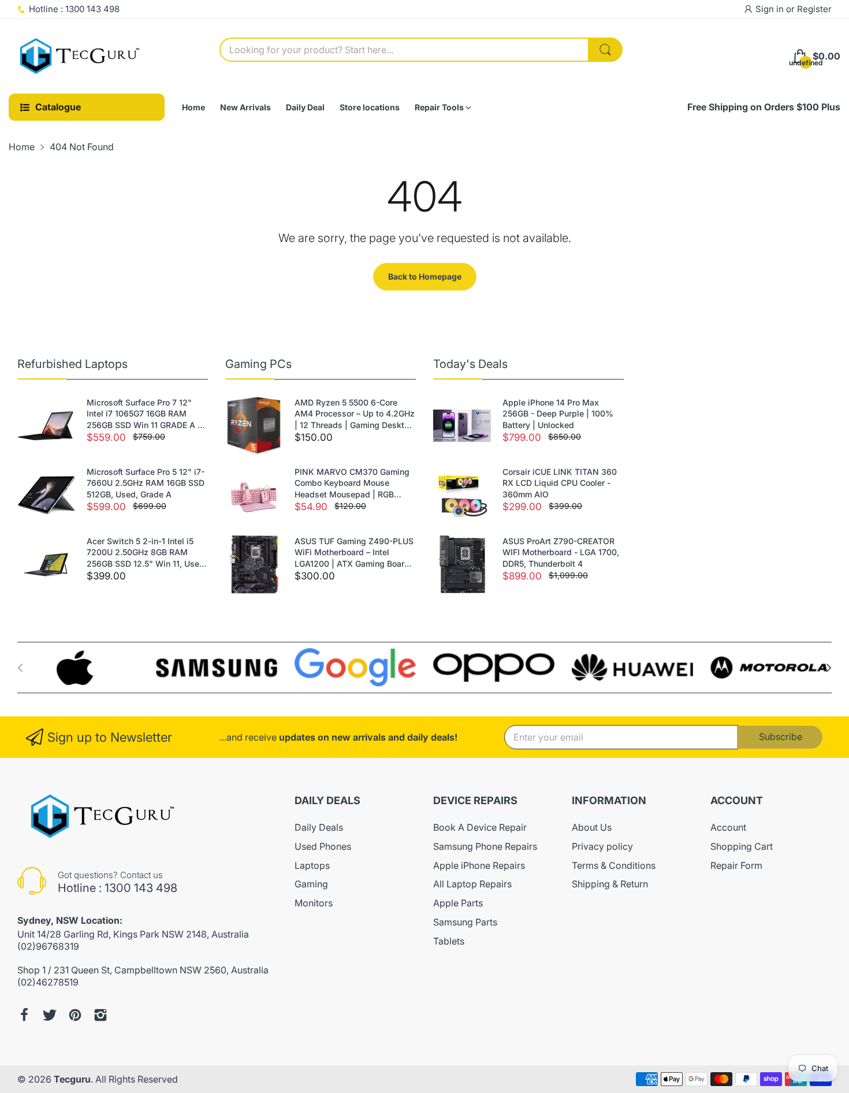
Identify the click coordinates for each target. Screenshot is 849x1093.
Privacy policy (602, 846)
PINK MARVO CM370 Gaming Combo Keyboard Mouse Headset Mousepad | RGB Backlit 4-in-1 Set (352, 483)
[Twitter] (50, 1015)
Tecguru (72, 1079)
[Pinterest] (75, 1015)
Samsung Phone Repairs (485, 846)
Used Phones (323, 846)
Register (814, 8)
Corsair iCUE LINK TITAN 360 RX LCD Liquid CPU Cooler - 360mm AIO (559, 483)
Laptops (312, 865)
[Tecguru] (81, 57)
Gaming (311, 884)
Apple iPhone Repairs (479, 865)
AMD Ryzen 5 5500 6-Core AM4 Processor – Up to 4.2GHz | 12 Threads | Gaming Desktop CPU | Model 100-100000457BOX (355, 414)
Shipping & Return (610, 884)
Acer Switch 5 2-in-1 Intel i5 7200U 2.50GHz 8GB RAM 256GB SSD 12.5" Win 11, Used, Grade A (147, 553)
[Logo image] (78, 667)
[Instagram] (100, 1015)
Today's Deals (470, 364)
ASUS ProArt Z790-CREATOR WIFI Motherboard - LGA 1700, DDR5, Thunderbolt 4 (560, 552)
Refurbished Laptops (72, 364)
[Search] (605, 50)
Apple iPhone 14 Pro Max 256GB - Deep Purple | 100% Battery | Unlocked (557, 413)
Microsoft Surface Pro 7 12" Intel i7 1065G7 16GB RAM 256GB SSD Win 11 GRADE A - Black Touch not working (144, 414)
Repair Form (736, 865)
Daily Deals (319, 827)
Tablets (448, 941)
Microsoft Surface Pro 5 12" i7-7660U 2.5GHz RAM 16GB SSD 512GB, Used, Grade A (145, 483)
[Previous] (829, 667)
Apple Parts (458, 903)
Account (728, 827)
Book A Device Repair (480, 827)
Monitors (314, 903)
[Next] (20, 667)
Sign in (770, 8)
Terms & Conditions (614, 865)
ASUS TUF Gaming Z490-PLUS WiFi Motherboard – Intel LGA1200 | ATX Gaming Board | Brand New (355, 553)
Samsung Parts (465, 922)
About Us (592, 827)
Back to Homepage (424, 276)
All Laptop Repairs (472, 884)
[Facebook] (24, 1015)
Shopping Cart (741, 846)
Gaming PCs (258, 364)
